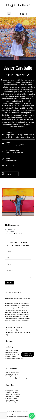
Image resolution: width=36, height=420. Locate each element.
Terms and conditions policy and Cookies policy (16, 411)
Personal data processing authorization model (16, 416)
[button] (9, 13)
